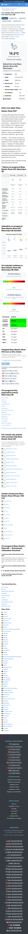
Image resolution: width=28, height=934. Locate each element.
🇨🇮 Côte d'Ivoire (5, 631)
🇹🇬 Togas (4, 718)
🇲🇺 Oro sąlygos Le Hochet (8, 486)
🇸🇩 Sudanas (4, 709)
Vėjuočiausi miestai (14, 787)
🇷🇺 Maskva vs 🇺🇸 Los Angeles (10, 370)
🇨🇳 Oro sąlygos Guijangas (14, 760)
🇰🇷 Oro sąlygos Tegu (14, 770)
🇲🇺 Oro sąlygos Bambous (8, 473)
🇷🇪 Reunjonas (5, 694)
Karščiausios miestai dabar (14, 779)
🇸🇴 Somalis (4, 707)
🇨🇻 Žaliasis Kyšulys (6, 726)
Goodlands (4, 408)
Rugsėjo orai (22, 18)
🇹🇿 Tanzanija (5, 715)
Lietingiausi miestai (14, 784)
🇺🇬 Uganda (4, 722)
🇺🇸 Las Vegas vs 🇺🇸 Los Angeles (10, 383)
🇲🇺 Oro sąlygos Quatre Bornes (10, 459)
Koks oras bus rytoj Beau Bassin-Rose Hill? (13, 566)
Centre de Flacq (6, 414)
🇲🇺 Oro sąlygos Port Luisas (9, 449)
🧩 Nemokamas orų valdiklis (14, 818)
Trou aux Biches (5, 425)
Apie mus (14, 803)
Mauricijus (14, 8)
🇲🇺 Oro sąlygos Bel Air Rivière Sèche (11, 469)
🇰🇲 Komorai (4, 654)
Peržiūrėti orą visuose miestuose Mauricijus (13, 428)
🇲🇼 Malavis (4, 671)
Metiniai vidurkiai (6, 21)
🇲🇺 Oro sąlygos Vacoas (8, 452)
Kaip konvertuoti (5, 8)
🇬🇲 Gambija (4, 644)
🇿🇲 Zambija (4, 728)
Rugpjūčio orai (13, 18)
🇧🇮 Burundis (4, 625)
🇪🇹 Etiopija (4, 639)
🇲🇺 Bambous (5, 505)
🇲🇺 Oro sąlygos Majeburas (8, 479)
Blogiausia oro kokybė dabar (14, 791)
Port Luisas (4, 397)
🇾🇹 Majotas (4, 669)
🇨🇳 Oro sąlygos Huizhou (14, 765)
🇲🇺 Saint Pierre (5, 508)
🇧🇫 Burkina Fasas (6, 623)
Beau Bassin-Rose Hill (7, 591)
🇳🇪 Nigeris (4, 686)
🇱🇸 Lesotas (4, 661)
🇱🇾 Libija (3, 665)
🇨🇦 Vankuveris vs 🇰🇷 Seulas (9, 378)
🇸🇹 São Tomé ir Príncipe (8, 699)
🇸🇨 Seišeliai (4, 701)
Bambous (4, 412)
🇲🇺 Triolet (4, 528)
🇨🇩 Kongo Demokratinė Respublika (11, 656)
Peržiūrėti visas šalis (20, 1)
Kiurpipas (4, 402)
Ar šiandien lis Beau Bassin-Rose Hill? (14, 570)
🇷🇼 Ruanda (4, 696)
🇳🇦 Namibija (4, 682)
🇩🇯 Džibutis (4, 633)
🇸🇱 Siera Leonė (5, 705)
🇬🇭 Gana (3, 646)
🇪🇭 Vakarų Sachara (6, 724)
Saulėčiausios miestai (14, 789)
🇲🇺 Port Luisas (5, 515)
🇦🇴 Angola (4, 614)
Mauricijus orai (17, 21)
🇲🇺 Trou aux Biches (6, 532)
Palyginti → (5, 363)
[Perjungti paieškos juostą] (19, 4)
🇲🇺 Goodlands (5, 539)
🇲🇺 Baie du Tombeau (7, 525)
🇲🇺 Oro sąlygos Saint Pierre (9, 483)
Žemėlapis (14, 808)
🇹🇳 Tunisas (4, 720)
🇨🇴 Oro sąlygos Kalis (14, 744)
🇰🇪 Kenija (4, 652)
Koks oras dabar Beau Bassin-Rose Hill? (12, 555)
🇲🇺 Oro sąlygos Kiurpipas (8, 456)
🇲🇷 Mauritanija (5, 677)
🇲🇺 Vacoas (4, 511)
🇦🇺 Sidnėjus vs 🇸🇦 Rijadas (8, 381)
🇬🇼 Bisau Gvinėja (6, 618)
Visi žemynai (14, 811)
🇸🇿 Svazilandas (5, 713)
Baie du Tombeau (6, 423)
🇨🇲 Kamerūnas (5, 650)
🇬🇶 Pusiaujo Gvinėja (7, 692)
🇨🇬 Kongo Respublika (7, 658)
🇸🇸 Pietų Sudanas (6, 690)
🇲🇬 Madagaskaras (6, 667)
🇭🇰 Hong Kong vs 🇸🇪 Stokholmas (10, 373)
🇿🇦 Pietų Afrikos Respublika (9, 688)
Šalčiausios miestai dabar (14, 782)
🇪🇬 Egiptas (4, 635)
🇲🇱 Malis (3, 673)
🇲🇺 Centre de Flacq (6, 535)
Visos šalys (14, 813)
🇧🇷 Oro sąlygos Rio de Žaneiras (14, 746)
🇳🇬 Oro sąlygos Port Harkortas (14, 762)
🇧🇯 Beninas (4, 616)
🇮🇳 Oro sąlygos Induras (14, 752)
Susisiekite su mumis (14, 806)
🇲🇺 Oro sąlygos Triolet (7, 462)
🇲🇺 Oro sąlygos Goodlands (9, 466)
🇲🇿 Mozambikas (6, 680)
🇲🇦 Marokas (4, 675)
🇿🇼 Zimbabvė (5, 730)
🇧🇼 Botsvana (5, 620)
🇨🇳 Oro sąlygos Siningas (14, 749)
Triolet (3, 406)
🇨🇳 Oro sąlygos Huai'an (14, 757)
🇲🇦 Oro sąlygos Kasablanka (14, 754)
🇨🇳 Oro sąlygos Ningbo (14, 773)
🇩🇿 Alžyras (4, 612)
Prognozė (4, 18)
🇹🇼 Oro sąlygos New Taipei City (14, 768)
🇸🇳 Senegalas (5, 703)
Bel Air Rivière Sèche (7, 410)
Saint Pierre (4, 419)
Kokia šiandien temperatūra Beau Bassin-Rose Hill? (12, 574)
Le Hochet (4, 421)
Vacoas (3, 400)
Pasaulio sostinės (14, 816)
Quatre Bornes (5, 404)
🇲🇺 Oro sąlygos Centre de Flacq (10, 476)
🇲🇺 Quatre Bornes (6, 501)
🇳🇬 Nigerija (4, 684)
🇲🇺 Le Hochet (5, 522)
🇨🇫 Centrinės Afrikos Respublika (10, 629)
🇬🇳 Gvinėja (4, 648)
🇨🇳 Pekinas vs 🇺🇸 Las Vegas (9, 376)
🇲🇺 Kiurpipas (5, 518)
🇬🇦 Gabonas (4, 642)
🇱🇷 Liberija (4, 663)
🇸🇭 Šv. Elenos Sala (6, 711)
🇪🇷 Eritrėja (4, 637)
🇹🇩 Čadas (4, 627)
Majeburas (4, 416)
